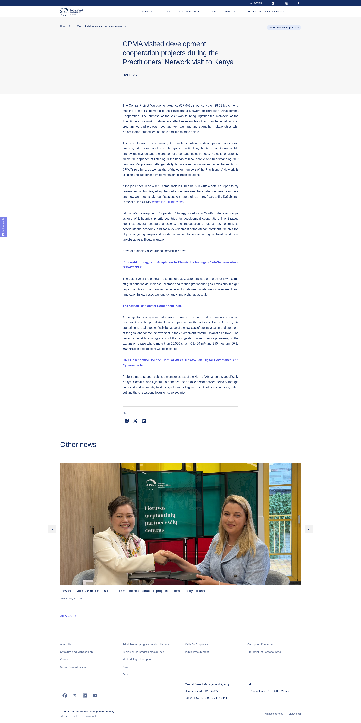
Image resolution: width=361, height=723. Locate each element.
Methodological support (137, 659)
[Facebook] (64, 695)
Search (258, 3)
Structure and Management (76, 651)
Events (127, 674)
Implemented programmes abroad (143, 651)
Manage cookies (274, 713)
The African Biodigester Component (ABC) (153, 305)
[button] (127, 420)
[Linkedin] (84, 695)
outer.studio (91, 716)
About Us (230, 11)
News (167, 11)
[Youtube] (95, 695)
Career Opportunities (73, 666)
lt (299, 3)
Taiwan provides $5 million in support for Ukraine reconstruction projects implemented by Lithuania (133, 591)
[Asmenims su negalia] (273, 3)
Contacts (65, 659)
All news (66, 616)
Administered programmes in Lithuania (146, 644)
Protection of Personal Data (264, 651)
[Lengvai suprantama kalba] (286, 3)
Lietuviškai (295, 713)
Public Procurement (197, 651)
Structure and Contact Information (265, 11)
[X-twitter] (74, 695)
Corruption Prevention (260, 644)
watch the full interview (167, 202)
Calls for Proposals (189, 11)
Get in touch (3, 225)
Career (212, 11)
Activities (147, 11)
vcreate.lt (72, 716)
